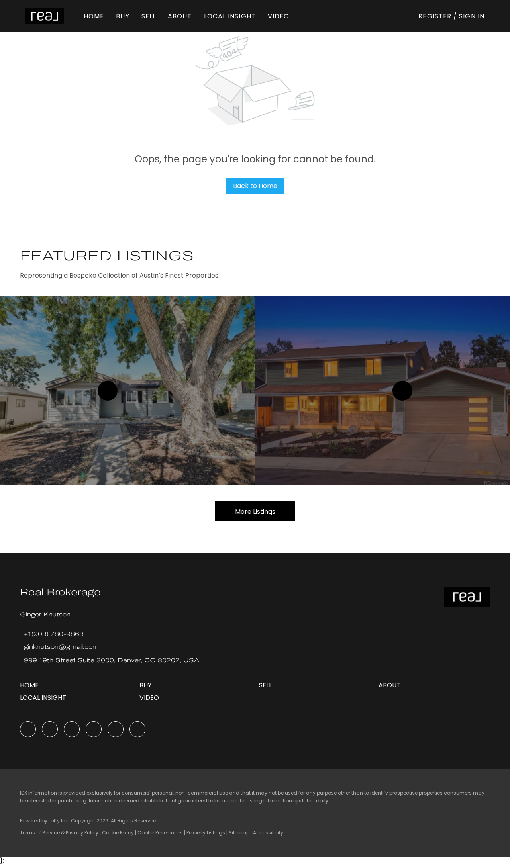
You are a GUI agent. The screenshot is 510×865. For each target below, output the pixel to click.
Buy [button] (122, 16)
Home (94, 16)
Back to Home (255, 185)
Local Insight (230, 16)
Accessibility (268, 832)
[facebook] (28, 729)
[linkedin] (50, 729)
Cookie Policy (118, 832)
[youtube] (116, 729)
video (279, 16)
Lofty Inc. (59, 820)
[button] (45, 16)
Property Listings (205, 832)
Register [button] (434, 16)
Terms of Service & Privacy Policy (59, 832)
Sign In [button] (471, 16)
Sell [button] (148, 16)
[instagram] (94, 729)
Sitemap (239, 832)
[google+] (137, 729)
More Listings (255, 511)
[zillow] (72, 729)
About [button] (180, 16)
